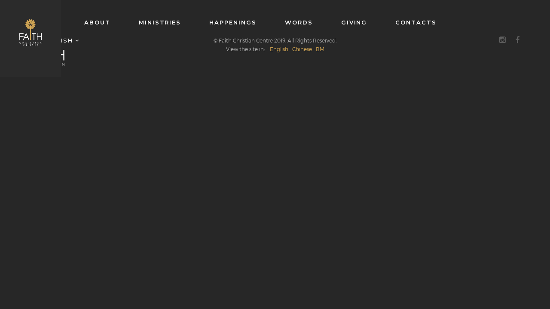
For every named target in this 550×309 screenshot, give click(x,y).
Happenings (232, 22)
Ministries (160, 22)
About (97, 22)
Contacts (416, 22)
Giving (354, 22)
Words (299, 22)
